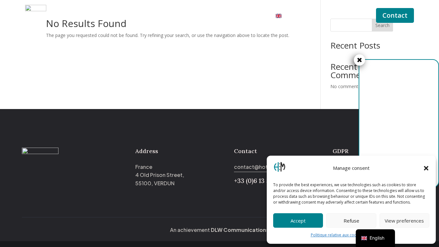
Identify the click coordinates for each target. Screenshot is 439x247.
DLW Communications (240, 229)
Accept (298, 220)
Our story (205, 16)
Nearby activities (246, 16)
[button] (426, 168)
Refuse (351, 220)
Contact (395, 15)
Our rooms (166, 16)
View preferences (404, 220)
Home (138, 16)
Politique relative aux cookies (337, 235)
